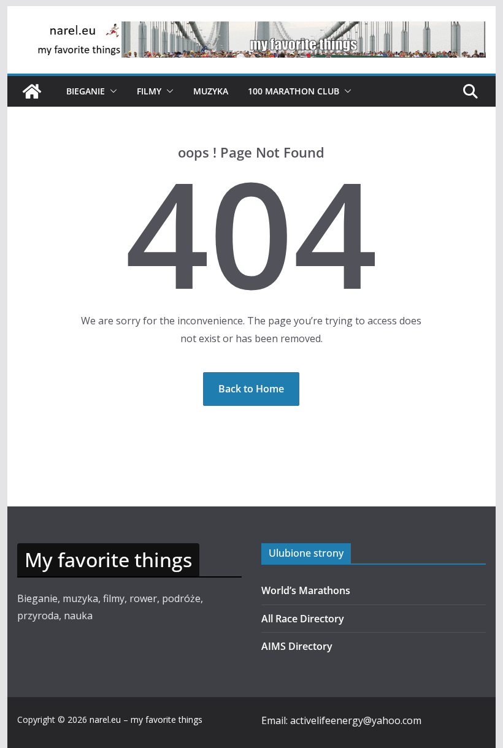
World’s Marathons (305, 590)
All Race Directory (302, 618)
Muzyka (210, 91)
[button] (111, 91)
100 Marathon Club (293, 91)
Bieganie (85, 91)
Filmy (149, 91)
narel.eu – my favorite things (146, 719)
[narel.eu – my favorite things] (32, 91)
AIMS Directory (296, 646)
